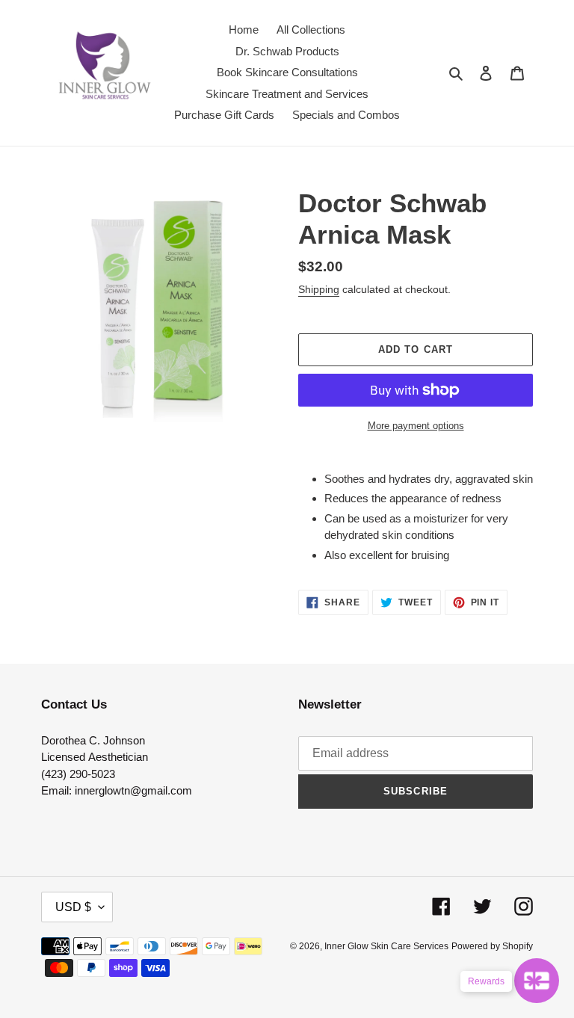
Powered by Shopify (492, 946)
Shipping (318, 289)
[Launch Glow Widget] (536, 980)
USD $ (73, 907)
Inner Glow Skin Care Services (386, 946)
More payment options (416, 425)
